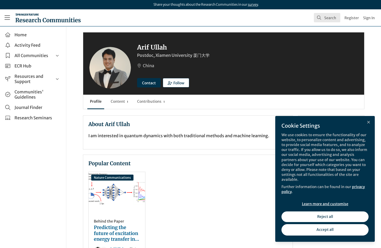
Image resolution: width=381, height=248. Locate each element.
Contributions (151, 101)
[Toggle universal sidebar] (7, 17)
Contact (149, 83)
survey (253, 4)
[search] (327, 17)
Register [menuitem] (351, 18)
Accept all (325, 229)
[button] (176, 82)
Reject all (325, 216)
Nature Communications (112, 178)
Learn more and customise (325, 204)
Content (119, 101)
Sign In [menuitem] (369, 18)
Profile (96, 101)
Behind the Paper (109, 221)
